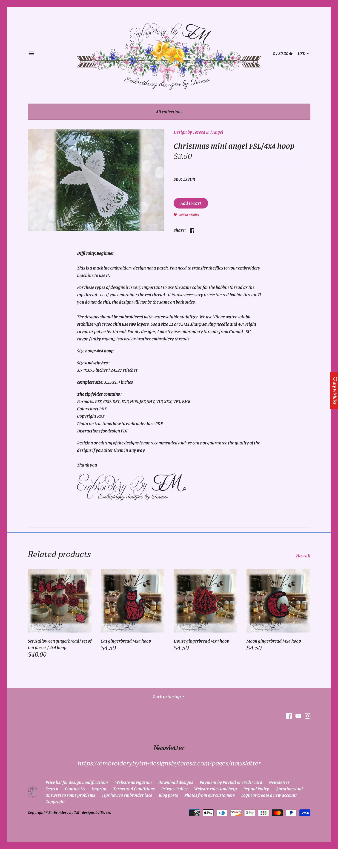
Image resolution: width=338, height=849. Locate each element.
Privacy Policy (174, 788)
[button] (186, 214)
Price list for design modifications (77, 782)
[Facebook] (289, 715)
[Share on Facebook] (192, 229)
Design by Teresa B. (191, 132)
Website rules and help (215, 788)
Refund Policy (256, 788)
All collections (169, 111)
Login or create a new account (269, 795)
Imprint (99, 788)
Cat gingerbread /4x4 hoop (126, 641)
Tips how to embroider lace (127, 795)
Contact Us (75, 788)
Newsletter (279, 782)
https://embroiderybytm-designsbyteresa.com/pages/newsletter (169, 763)
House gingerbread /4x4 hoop (201, 641)
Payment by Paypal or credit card (231, 782)
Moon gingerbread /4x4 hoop (273, 641)
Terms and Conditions (134, 788)
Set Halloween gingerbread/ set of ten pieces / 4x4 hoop (60, 644)
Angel (217, 132)
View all (302, 556)
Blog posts (168, 795)
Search (52, 788)
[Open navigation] (31, 53)
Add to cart (190, 203)
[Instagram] (307, 715)
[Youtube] (298, 715)
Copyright (55, 801)
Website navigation (133, 782)
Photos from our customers (209, 795)
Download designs (175, 782)
